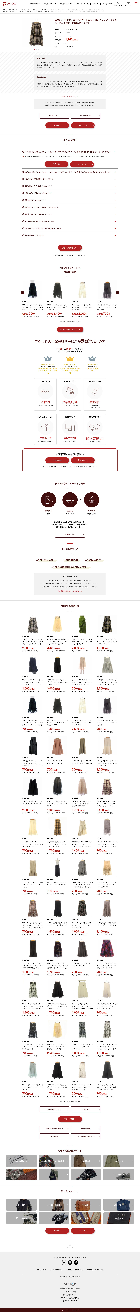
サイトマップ (79, 1269)
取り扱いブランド (50, 4)
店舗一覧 (95, 4)
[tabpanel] (36, 32)
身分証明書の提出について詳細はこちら (70, 591)
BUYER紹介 (54, 1136)
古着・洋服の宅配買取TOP (10, 9)
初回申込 (57, 125)
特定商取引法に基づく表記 (95, 1269)
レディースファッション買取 (39, 11)
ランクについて (85, 1109)
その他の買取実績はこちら (70, 329)
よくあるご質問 (41, 1269)
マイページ (82, 125)
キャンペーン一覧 (82, 4)
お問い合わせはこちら (70, 248)
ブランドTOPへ (70, 1119)
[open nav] (136, 3)
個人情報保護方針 (74, 1277)
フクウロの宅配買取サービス (54, 1128)
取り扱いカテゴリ (66, 4)
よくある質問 (107, 4)
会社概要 (68, 1269)
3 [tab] (38, 49)
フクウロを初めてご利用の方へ (85, 1136)
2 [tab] (36, 49)
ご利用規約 (63, 1277)
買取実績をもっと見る (54, 1109)
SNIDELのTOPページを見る (70, 96)
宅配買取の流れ (35, 4)
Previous (22, 293)
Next (118, 293)
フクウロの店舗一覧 (56, 1269)
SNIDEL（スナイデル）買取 (39, 9)
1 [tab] (34, 49)
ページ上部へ (70, 1246)
